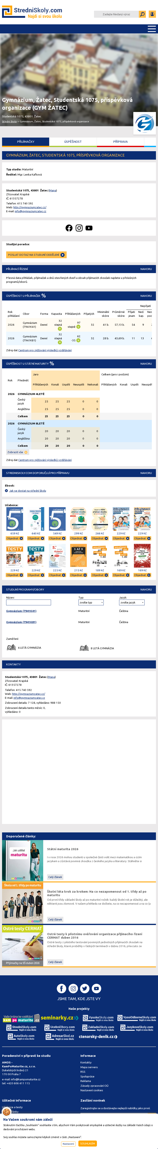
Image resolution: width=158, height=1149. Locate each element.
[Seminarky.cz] (60, 1017)
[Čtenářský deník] (98, 1036)
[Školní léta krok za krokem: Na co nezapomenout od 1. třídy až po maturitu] (22, 903)
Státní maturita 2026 (62, 849)
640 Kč (36, 533)
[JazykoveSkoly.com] (136, 1027)
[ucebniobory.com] (60, 1027)
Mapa (52, 190)
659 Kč (14, 533)
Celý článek (55, 877)
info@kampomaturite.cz (26, 1079)
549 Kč (57, 533)
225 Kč (57, 570)
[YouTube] (89, 228)
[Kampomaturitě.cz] (21, 1017)
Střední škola (9, 121)
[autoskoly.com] (21, 1036)
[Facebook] (69, 228)
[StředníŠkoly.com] (32, 12)
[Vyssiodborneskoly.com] (136, 1017)
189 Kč (99, 570)
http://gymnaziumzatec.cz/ (29, 207)
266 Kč (99, 533)
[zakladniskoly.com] (98, 1027)
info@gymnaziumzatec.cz (30, 211)
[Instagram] (79, 228)
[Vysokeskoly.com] (98, 1017)
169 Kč (121, 570)
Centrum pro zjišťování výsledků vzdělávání (45, 350)
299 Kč (78, 533)
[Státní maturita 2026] (22, 860)
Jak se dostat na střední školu (27, 490)
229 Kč (121, 533)
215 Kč (78, 570)
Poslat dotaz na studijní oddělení (33, 254)
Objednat (12, 538)
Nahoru (146, 269)
